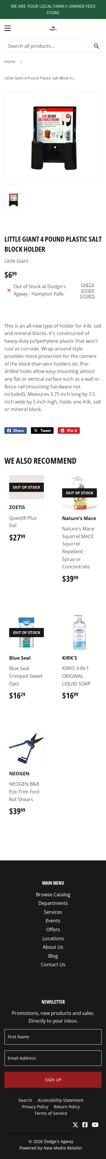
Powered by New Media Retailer (50, 1148)
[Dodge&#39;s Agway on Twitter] (75, 1125)
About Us (53, 947)
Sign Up (53, 1080)
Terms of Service (50, 1113)
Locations (53, 938)
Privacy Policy (35, 1106)
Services (53, 912)
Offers (53, 929)
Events (53, 920)
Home (9, 61)
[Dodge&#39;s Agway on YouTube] (95, 1125)
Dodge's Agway (58, 1141)
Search (25, 1100)
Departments (53, 903)
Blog (53, 956)
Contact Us (53, 964)
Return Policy (67, 1106)
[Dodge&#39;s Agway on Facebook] (85, 1125)
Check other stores (87, 290)
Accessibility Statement (60, 1100)
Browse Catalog (53, 894)
